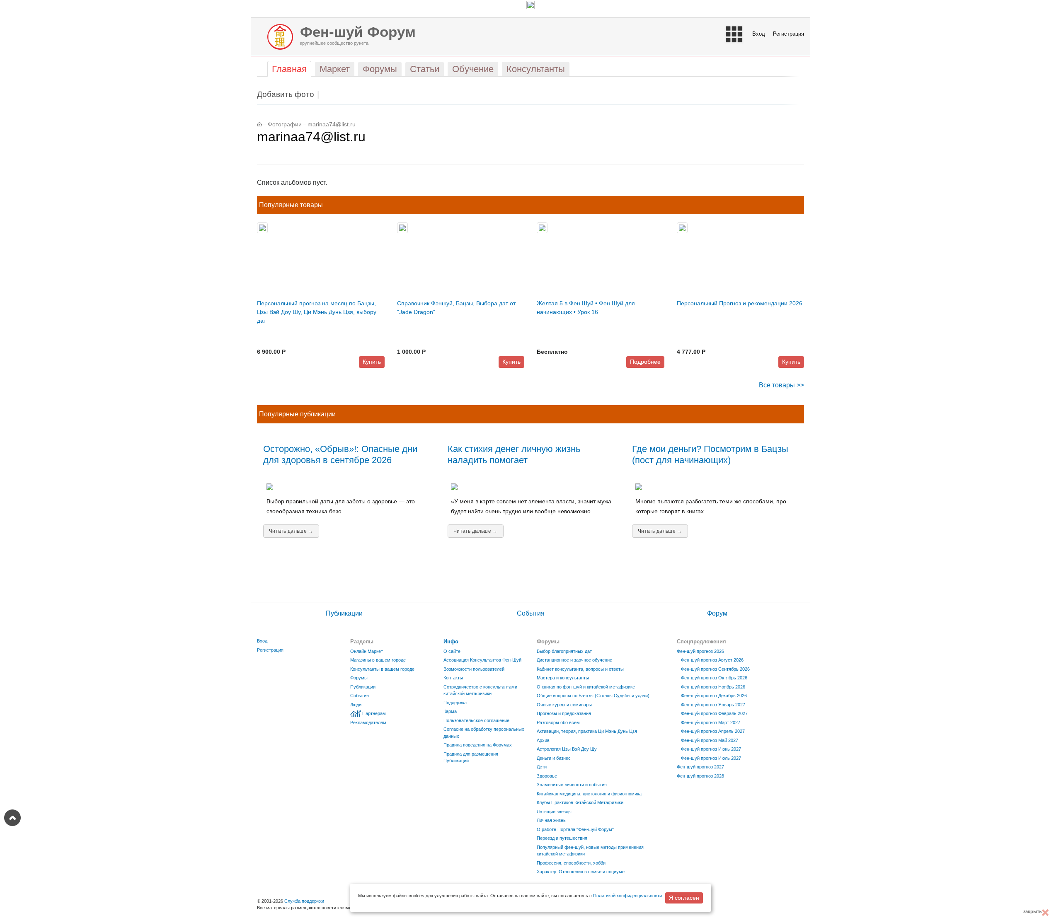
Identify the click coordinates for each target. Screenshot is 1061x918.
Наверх (12, 817)
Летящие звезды (554, 811)
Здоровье (547, 775)
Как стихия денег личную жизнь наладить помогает (514, 454)
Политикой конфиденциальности (627, 895)
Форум (717, 613)
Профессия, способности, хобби (571, 862)
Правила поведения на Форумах (477, 744)
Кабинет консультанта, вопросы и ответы (580, 669)
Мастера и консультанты (563, 677)
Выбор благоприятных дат (564, 651)
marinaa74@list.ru (332, 124)
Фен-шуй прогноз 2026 (700, 651)
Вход (758, 34)
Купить (372, 361)
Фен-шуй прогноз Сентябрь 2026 (715, 669)
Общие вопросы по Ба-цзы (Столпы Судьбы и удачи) (593, 695)
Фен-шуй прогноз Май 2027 (709, 740)
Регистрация (788, 34)
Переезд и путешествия (562, 838)
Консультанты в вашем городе (382, 669)
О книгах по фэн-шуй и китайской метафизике (586, 686)
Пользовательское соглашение (476, 720)
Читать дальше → (291, 531)
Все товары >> (781, 385)
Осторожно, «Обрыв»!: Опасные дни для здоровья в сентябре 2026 (340, 454)
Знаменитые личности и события (572, 784)
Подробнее (645, 361)
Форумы (359, 677)
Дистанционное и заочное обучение (574, 659)
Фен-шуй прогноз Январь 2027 (713, 704)
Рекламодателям (368, 722)
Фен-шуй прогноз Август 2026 (712, 659)
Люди (355, 704)
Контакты (453, 677)
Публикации (344, 613)
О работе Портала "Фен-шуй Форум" (575, 829)
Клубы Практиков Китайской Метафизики (580, 802)
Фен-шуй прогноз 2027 (700, 766)
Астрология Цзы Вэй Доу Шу (567, 748)
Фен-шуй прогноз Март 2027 (710, 722)
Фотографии (285, 124)
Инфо (450, 641)
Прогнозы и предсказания (564, 713)
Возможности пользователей (473, 669)
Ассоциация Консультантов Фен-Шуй (482, 659)
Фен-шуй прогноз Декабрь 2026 (714, 695)
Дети (542, 766)
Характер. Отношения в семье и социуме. (581, 871)
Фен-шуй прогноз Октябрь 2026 (714, 677)
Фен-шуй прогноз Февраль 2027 (714, 713)
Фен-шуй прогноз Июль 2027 (711, 758)
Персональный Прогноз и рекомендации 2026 (739, 303)
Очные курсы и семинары (564, 704)
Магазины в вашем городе (378, 659)
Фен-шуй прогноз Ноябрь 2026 (713, 686)
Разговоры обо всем (558, 722)
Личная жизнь (551, 820)
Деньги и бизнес (554, 758)
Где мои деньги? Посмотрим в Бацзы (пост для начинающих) (710, 454)
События (531, 613)
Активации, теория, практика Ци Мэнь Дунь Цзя (587, 731)
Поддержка (455, 702)
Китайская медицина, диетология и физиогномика (589, 793)
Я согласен (684, 897)
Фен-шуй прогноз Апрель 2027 (713, 731)
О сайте (451, 651)
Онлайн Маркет (366, 651)
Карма (450, 711)
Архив (543, 740)
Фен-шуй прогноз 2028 (700, 775)
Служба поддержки (304, 901)
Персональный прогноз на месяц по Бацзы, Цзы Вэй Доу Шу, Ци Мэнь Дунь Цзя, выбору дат (316, 312)
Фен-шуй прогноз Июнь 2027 (711, 748)
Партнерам (374, 713)
